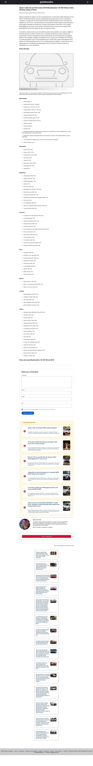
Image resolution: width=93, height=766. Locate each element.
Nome (23, 390)
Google (52, 751)
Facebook (46, 751)
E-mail (23, 396)
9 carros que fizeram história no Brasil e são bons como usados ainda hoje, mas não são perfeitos (42, 554)
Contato (39, 527)
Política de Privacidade (31, 751)
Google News (58, 751)
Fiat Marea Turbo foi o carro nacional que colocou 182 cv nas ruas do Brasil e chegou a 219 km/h (42, 665)
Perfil (34, 527)
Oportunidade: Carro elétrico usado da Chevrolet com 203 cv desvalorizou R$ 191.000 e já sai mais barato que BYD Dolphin (42, 590)
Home (55, 545)
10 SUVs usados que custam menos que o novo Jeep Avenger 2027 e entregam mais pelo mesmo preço (42, 566)
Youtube (65, 751)
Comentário (24, 375)
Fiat (33, 12)
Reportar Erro (62, 545)
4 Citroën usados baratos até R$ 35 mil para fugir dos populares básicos (42, 642)
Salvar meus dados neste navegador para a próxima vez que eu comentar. (39, 409)
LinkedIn (50, 527)
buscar (85, 0)
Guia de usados (9, 751)
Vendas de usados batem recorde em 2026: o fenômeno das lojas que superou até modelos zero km (42, 632)
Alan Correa (28, 12)
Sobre (58, 545)
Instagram (44, 527)
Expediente (21, 751)
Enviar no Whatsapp (46, 536)
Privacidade (67, 545)
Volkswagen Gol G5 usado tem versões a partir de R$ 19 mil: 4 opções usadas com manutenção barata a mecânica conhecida (43, 578)
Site (22, 402)
